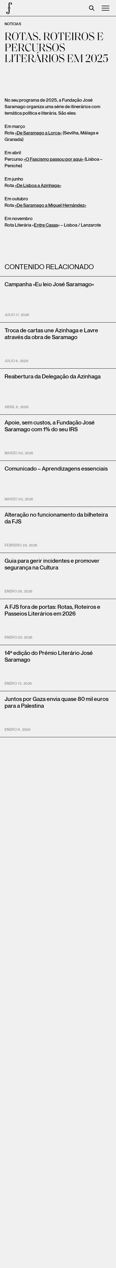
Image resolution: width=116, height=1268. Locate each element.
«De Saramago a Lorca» (38, 133)
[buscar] (92, 8)
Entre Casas (46, 225)
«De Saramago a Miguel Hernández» (50, 205)
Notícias (13, 24)
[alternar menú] (105, 8)
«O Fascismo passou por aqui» (54, 159)
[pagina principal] (8, 8)
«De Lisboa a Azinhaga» (38, 185)
